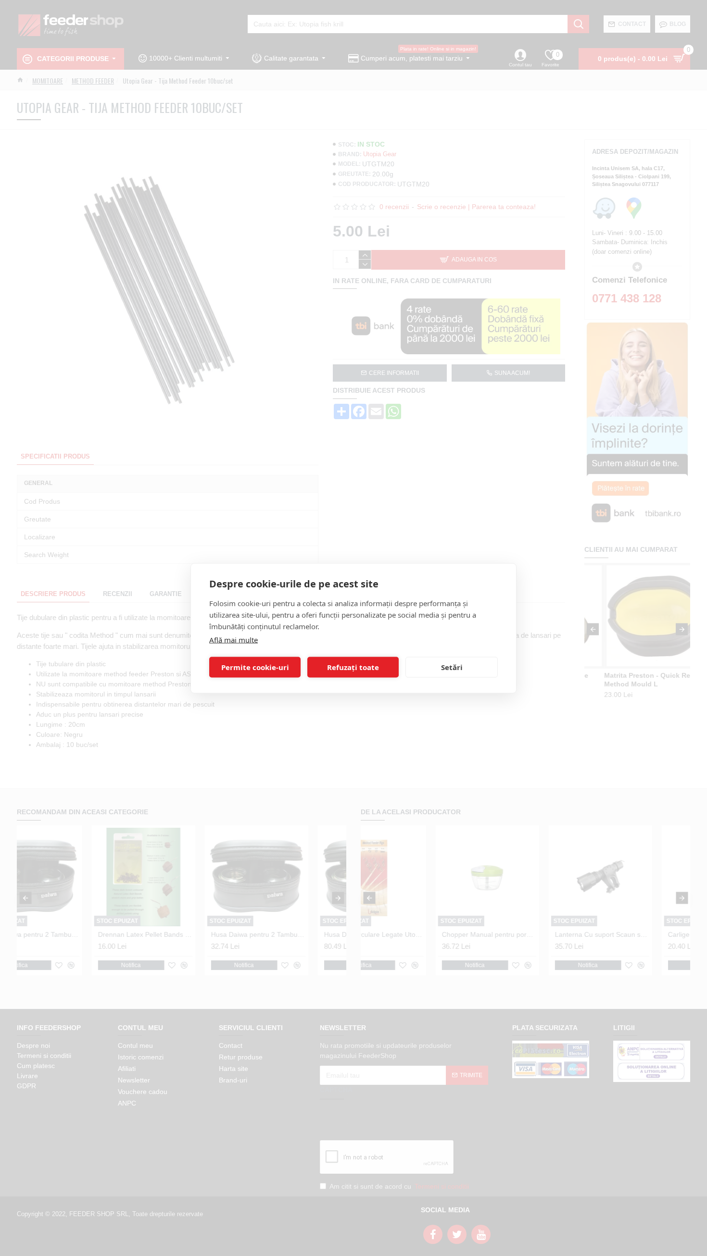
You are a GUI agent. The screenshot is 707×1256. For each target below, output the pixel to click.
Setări (452, 667)
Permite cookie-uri (255, 667)
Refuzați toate (353, 667)
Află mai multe (233, 639)
